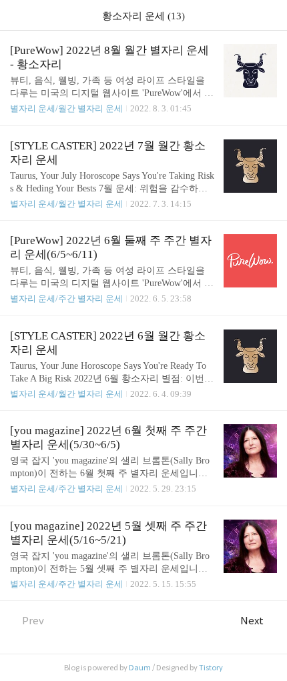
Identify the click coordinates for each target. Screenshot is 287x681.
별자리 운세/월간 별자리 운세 (66, 108)
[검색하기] (270, 15)
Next (252, 620)
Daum (140, 667)
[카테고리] (16, 15)
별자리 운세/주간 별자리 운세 (66, 298)
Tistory (211, 667)
